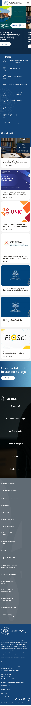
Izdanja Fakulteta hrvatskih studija (7, 599)
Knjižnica (6, 512)
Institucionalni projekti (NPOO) (8, 534)
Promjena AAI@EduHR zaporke (8, 491)
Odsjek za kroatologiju (14, 68)
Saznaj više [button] (9, 46)
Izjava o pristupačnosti (7, 696)
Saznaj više (5, 165)
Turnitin (5, 550)
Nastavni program (15, 444)
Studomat (15, 406)
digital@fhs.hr (20, 682)
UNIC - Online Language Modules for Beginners (9, 566)
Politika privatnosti (6, 691)
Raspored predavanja (15, 418)
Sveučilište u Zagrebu (9, 574)
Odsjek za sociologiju (16, 100)
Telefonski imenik (5, 689)
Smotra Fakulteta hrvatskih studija (7, 590)
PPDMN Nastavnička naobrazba (8, 558)
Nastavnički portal (8, 519)
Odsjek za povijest (13, 115)
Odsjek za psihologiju (14, 123)
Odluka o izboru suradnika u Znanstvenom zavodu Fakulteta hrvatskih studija (14, 290)
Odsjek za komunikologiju (15, 76)
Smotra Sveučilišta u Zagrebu (8, 582)
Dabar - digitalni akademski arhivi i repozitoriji (9, 615)
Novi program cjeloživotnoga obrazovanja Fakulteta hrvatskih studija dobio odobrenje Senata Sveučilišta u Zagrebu (15, 195)
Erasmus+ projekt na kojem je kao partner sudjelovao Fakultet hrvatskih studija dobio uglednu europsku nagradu (15, 354)
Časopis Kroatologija (9, 607)
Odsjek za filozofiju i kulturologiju (18, 84)
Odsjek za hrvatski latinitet (15, 107)
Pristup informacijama (6, 694)
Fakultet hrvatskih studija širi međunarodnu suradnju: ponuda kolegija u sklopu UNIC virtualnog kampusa (15, 227)
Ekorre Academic (9, 704)
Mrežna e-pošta (15, 431)
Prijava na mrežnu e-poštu (11, 499)
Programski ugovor (9, 526)
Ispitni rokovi (15, 469)
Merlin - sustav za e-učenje (8, 542)
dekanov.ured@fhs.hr (11, 678)
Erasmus (15, 456)
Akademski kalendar (9, 483)
